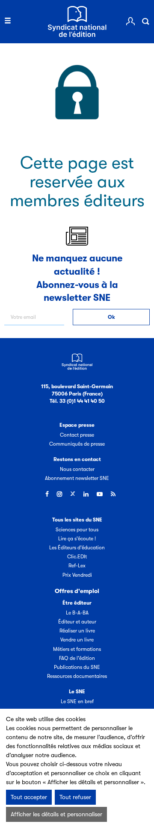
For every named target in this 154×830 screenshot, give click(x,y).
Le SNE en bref (77, 701)
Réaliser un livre (77, 631)
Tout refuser (75, 797)
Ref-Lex (77, 566)
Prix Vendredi (77, 575)
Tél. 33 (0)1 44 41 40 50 (77, 401)
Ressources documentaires (77, 676)
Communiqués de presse (77, 444)
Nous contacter (77, 469)
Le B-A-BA (77, 613)
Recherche (145, 21)
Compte (130, 21)
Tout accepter (29, 797)
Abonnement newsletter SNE (77, 478)
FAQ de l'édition (77, 658)
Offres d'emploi (77, 590)
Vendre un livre (77, 640)
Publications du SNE (77, 667)
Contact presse (77, 435)
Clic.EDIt (77, 557)
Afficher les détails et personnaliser (56, 814)
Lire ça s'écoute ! (77, 539)
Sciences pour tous (77, 530)
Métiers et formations (77, 649)
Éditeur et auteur (77, 622)
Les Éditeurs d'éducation (77, 548)
